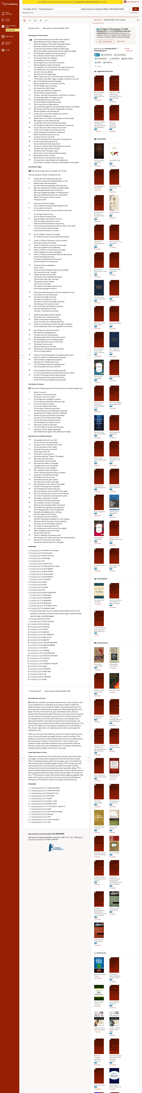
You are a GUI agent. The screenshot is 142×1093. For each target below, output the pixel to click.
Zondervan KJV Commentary (114, 909)
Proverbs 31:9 (35, 645)
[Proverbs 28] (23, 355)
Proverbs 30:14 (35, 603)
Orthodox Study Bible (99, 566)
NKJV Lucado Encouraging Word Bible (100, 459)
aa (40, 374)
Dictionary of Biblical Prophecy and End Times (115, 976)
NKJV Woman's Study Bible (99, 538)
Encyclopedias (102, 579)
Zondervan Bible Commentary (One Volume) (100, 879)
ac (55, 388)
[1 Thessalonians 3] (23, 758)
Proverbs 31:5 (35, 632)
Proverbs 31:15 (35, 653)
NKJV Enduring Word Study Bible (99, 433)
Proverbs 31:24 (35, 666)
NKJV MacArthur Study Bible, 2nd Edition (114, 459)
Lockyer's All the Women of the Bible (114, 1029)
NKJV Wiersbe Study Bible (113, 512)
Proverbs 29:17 (35, 577)
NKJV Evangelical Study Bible (114, 433)
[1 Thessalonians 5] (88, 758)
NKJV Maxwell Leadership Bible (99, 486)
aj (49, 456)
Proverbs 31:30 (35, 677)
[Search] (135, 9)
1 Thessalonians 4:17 (37, 822)
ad (46, 412)
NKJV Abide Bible (114, 377)
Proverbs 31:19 (35, 661)
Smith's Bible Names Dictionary (115, 1086)
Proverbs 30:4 (35, 590)
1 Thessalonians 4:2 (37, 793)
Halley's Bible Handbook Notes (114, 746)
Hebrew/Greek (109, 20)
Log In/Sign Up (133, 2)
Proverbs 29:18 (35, 579)
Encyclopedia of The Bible (99, 601)
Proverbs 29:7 (35, 556)
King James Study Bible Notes (115, 187)
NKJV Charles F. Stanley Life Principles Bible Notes (99, 405)
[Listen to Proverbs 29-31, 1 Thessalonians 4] (46, 20)
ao (41, 486)
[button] (131, 2)
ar (54, 509)
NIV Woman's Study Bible (98, 377)
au (48, 537)
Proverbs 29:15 (35, 571)
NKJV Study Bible (99, 512)
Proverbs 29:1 (35, 550)
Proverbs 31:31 (35, 679)
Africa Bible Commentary (98, 665)
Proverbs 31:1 (35, 629)
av (44, 539)
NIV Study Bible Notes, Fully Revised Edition (99, 94)
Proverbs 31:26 (35, 674)
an (42, 474)
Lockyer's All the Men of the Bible (99, 1029)
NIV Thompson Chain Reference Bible (114, 350)
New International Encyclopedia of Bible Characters (115, 601)
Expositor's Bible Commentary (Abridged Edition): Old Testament (115, 95)
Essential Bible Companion (99, 717)
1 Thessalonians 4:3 (37, 796)
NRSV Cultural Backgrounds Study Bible (115, 539)
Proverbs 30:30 (35, 619)
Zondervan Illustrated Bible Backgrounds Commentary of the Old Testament (100, 912)
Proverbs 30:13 (35, 600)
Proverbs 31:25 (35, 671)
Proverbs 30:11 (35, 595)
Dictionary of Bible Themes (100, 975)
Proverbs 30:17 (35, 608)
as (50, 514)
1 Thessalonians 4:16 (37, 819)
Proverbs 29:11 (35, 566)
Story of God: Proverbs (113, 828)
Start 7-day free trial (105, 41)
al (37, 467)
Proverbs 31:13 (35, 648)
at (40, 518)
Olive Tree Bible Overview (99, 828)
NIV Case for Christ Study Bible (115, 242)
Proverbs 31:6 (35, 637)
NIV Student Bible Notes (115, 324)
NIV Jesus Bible (114, 297)
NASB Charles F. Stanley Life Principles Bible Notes (99, 215)
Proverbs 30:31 (35, 621)
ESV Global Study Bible (114, 161)
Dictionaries (101, 953)
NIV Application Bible (114, 213)
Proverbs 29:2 (35, 553)
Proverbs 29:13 (35, 569)
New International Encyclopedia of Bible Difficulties (100, 629)
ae (59, 412)
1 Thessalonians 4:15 (37, 817)
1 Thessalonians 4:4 (37, 798)
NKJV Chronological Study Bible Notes (115, 403)
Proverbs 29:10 (35, 564)
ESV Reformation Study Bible (99, 187)
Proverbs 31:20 (35, 663)
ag (40, 426)
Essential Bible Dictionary (114, 1003)
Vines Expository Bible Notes (114, 566)
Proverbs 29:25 (35, 582)
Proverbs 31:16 (35, 656)
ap (37, 488)
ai (37, 431)
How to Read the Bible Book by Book (100, 776)
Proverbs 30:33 (35, 624)
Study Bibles (101, 139)
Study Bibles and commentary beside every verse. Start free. (72, 2)
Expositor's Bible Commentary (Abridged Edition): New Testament (100, 124)
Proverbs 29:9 (35, 561)
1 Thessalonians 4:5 (37, 804)
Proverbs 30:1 (35, 587)
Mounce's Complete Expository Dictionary (112, 124)
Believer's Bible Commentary (99, 691)
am (39, 472)
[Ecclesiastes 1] (88, 355)
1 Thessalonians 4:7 (37, 806)
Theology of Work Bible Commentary (100, 854)
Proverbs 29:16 (35, 574)
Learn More (121, 41)
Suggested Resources (105, 71)
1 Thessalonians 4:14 (37, 814)
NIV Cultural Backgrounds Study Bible (100, 271)
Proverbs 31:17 (35, 658)
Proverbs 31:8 (35, 640)
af (46, 417)
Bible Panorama (114, 690)
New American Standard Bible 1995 (41, 834)
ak (55, 456)
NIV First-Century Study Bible (115, 270)
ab (39, 379)
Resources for (106, 50)
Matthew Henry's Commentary (114, 776)
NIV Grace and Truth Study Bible (99, 298)
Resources (98, 20)
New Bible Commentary (98, 802)
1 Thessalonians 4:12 (37, 809)
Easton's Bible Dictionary (98, 1003)
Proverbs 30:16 (35, 606)
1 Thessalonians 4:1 (37, 788)
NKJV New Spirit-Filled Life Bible (114, 486)
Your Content (120, 20)
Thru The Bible (114, 853)
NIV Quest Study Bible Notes (99, 324)
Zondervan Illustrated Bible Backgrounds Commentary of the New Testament (115, 880)
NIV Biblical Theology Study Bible (99, 243)
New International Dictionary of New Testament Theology (115, 1058)
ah (53, 426)
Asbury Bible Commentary (113, 665)
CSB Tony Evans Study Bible (99, 161)
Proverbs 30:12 (35, 598)
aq (38, 509)
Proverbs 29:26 (35, 584)
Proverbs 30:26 (35, 611)
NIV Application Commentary (114, 802)
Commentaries (102, 643)
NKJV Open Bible (99, 1085)
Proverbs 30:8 (35, 592)
